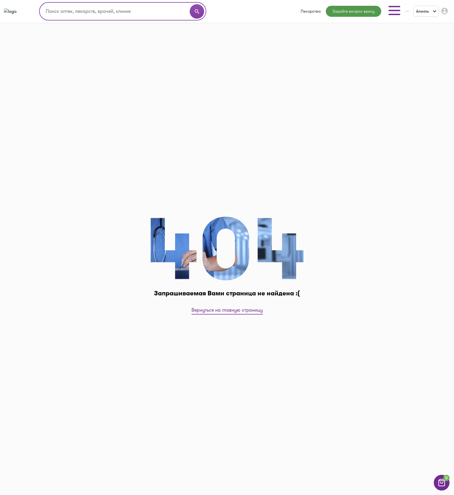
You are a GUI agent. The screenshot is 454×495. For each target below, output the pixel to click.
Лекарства (311, 11)
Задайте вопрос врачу (353, 11)
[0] (442, 489)
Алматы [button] (422, 11)
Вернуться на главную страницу (227, 310)
